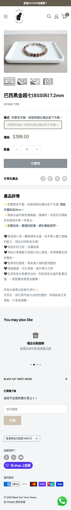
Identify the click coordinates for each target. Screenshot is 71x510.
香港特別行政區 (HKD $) (19, 438)
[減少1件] (17, 149)
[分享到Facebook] (43, 178)
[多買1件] (37, 149)
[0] (64, 16)
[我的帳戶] (56, 16)
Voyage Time (12, 104)
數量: (7, 149)
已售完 (35, 163)
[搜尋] (49, 16)
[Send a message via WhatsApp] (62, 501)
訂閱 (12, 420)
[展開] (6, 16)
